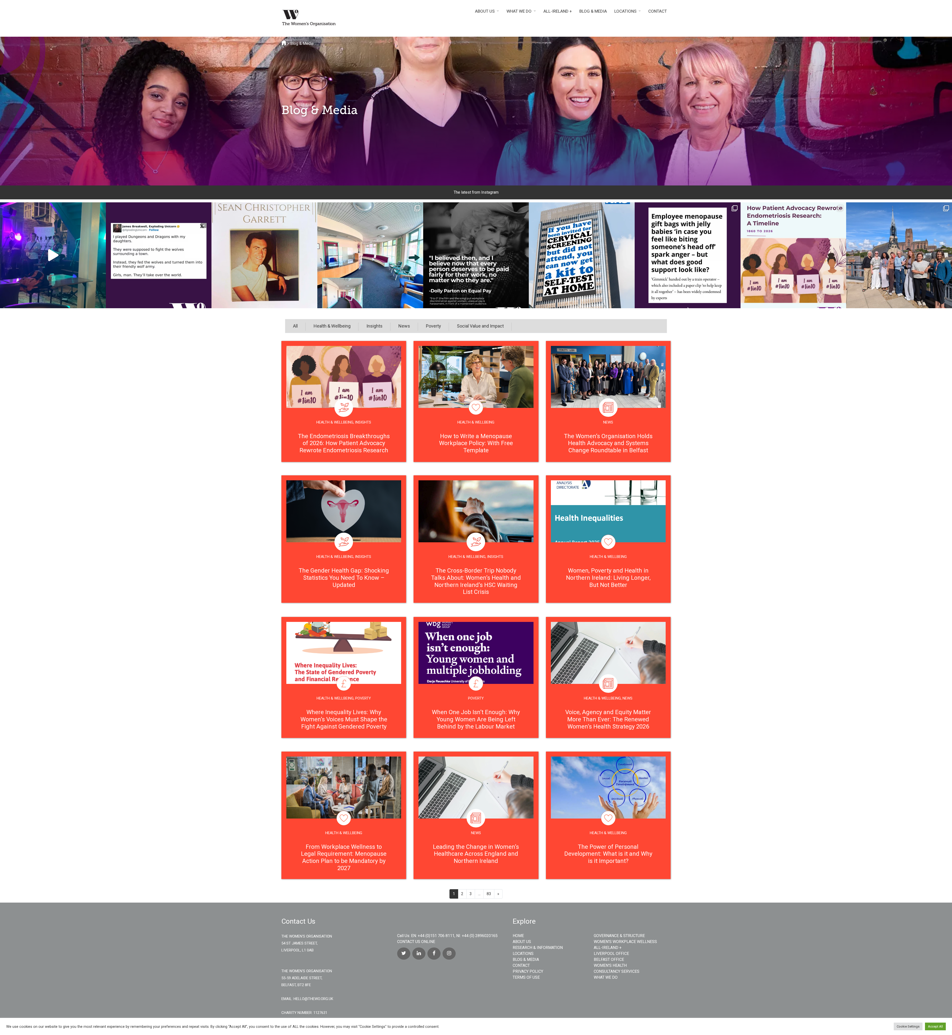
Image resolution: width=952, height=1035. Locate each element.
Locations (625, 11)
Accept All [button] (935, 1026)
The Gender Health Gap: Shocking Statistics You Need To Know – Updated (344, 577)
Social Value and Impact (480, 326)
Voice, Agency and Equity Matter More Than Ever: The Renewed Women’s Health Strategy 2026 (608, 719)
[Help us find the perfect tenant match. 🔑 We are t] (370, 255)
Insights (374, 326)
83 (489, 893)
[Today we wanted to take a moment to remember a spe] (264, 255)
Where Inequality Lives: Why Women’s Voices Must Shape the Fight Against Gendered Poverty (343, 719)
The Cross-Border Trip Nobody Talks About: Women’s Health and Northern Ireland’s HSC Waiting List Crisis (476, 581)
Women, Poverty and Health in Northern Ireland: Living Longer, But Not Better (608, 577)
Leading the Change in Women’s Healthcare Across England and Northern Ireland (476, 854)
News (404, 326)
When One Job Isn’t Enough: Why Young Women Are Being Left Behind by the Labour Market (476, 719)
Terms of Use (526, 977)
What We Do (519, 11)
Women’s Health (610, 965)
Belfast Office (609, 959)
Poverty (433, 326)
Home (518, 935)
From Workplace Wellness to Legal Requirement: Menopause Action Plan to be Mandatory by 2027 (344, 857)
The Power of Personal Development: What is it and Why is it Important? (608, 854)
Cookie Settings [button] (908, 1026)
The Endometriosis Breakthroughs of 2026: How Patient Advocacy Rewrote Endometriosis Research (344, 443)
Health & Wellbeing (332, 326)
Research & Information (538, 947)
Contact (657, 11)
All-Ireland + (557, 11)
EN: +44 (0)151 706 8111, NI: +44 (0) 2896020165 (454, 935)
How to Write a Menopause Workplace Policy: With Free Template (476, 443)
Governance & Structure (619, 935)
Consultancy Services (616, 971)
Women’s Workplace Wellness (625, 941)
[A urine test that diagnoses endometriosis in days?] (793, 255)
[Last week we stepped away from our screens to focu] (899, 255)
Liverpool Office (611, 953)
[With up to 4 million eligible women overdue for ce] (582, 255)
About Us (485, 11)
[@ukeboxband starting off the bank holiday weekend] (53, 255)
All (295, 326)
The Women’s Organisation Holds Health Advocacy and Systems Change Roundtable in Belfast (608, 443)
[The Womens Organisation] (327, 19)
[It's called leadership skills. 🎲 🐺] (159, 255)
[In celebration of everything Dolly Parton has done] (476, 255)
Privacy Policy (528, 971)
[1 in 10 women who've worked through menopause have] (688, 255)
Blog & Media (593, 11)
